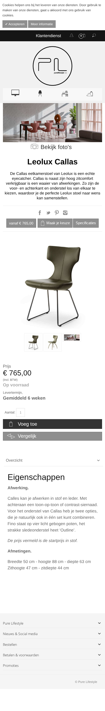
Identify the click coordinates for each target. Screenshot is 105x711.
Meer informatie (42, 24)
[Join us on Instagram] (65, 214)
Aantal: (10, 412)
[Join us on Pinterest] (57, 214)
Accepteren (16, 24)
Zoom (52, 284)
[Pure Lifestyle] (52, 66)
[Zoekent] (94, 36)
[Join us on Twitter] (48, 214)
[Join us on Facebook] (40, 214)
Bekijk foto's (56, 147)
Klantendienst (48, 35)
